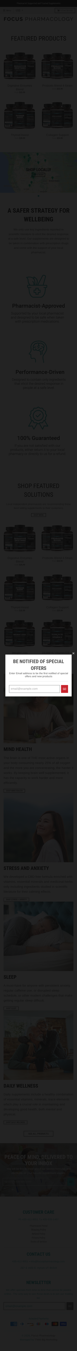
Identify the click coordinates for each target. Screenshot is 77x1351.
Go (64, 689)
